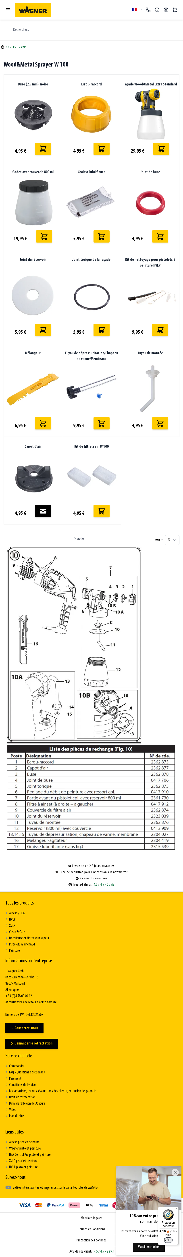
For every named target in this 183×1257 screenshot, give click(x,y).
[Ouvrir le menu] (8, 9)
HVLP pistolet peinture (23, 1167)
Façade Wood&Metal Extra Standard (150, 85)
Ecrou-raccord (91, 85)
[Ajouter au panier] (43, 149)
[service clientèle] (157, 9)
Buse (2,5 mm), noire (33, 85)
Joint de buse (150, 172)
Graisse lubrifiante (91, 172)
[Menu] (176, 1209)
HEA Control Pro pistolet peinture (30, 1155)
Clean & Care (17, 932)
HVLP (12, 920)
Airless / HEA (17, 913)
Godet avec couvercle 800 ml (33, 172)
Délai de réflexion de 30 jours (27, 1104)
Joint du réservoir (33, 260)
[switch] (168, 1240)
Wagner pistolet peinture (25, 1149)
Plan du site (16, 1116)
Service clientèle (18, 1056)
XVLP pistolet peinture (23, 1161)
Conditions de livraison (23, 1085)
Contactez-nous (26, 1028)
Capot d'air (33, 447)
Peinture (14, 951)
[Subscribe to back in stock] (43, 511)
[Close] (175, 1172)
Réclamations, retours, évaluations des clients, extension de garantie (52, 1091)
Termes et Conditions (91, 1229)
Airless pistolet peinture (24, 1142)
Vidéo (12, 1110)
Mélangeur (33, 353)
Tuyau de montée (150, 353)
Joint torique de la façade (91, 260)
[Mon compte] (166, 9)
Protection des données (91, 1241)
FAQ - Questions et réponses (27, 1073)
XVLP (12, 926)
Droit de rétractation (22, 1097)
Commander (16, 1066)
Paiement (15, 1079)
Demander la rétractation (33, 1044)
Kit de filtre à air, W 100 (91, 447)
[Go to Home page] (72, 10)
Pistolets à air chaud (22, 945)
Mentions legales (91, 1218)
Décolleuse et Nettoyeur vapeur (29, 938)
